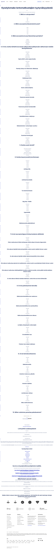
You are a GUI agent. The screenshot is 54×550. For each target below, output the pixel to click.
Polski (33, 540)
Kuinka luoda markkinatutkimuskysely (42, 519)
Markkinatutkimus (27, 451)
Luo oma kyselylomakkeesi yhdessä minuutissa (27, 470)
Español (16, 540)
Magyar (25, 540)
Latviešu (19, 542)
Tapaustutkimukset (9, 527)
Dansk (7, 542)
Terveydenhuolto (27, 460)
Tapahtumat (27, 456)
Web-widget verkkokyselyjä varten (32, 518)
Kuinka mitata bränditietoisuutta (42, 518)
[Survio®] (3, 1)
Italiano (22, 540)
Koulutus (27, 457)
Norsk (31, 540)
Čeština (8, 540)
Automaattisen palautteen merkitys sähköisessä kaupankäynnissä (32, 516)
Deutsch (11, 540)
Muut (27, 461)
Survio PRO (8, 520)
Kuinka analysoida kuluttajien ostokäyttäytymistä (41, 523)
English (13, 540)
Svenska (29, 541)
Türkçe (25, 542)
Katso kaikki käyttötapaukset (41, 525)
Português (8, 541)
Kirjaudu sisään (48, 1)
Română (20, 541)
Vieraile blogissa (30, 525)
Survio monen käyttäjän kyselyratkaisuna (30, 521)
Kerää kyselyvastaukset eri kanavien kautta (27, 473)
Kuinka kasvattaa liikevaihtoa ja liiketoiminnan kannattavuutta (42, 516)
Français (19, 540)
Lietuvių (16, 542)
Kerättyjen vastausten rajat (20, 524)
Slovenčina (23, 541)
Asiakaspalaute (29, 426)
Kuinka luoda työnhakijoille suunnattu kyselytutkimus (42, 521)
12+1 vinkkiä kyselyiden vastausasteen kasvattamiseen (31, 523)
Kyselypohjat (25, 426)
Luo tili (43, 1)
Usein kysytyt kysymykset (20, 517)
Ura (7, 528)
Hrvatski (10, 542)
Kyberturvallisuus (9, 521)
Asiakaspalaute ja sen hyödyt (31, 519)
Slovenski (13, 542)
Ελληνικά (22, 542)
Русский (17, 541)
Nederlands (28, 540)
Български (28, 542)
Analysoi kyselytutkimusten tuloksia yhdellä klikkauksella (27, 476)
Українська (32, 541)
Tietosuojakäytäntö (9, 524)
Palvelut (27, 452)
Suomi (26, 541)
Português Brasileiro (12, 541)
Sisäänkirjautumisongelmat (20, 520)
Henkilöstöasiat (27, 455)
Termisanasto (18, 521)
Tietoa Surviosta (9, 517)
